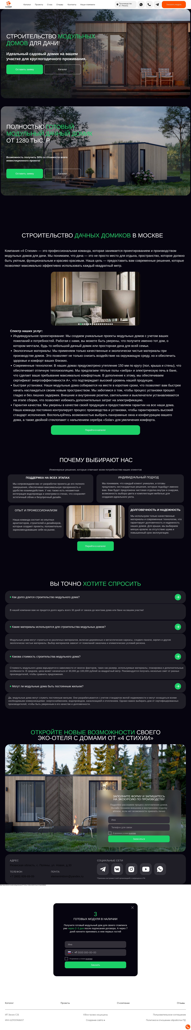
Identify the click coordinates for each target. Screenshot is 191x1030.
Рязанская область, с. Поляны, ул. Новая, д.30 (40, 865)
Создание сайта (94, 1020)
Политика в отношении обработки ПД (166, 1020)
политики (132, 833)
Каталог (27, 4)
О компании (123, 1003)
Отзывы (59, 4)
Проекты (39, 4)
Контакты (72, 4)
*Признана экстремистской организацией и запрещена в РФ (121, 878)
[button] (174, 4)
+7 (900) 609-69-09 (22, 876)
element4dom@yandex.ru (67, 876)
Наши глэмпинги (87, 4)
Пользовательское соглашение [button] (169, 1014)
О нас (49, 4)
